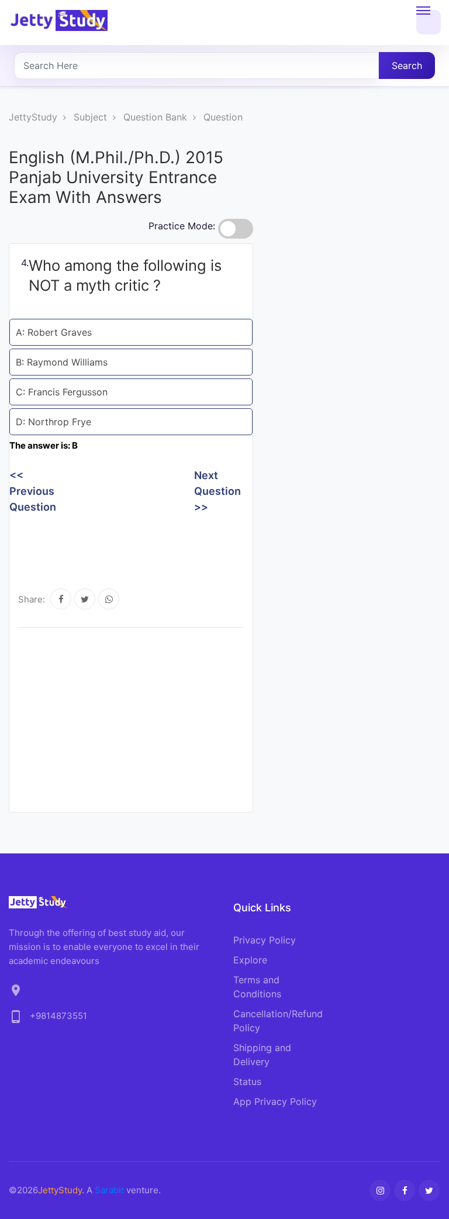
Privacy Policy (264, 940)
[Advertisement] (222, 544)
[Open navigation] (428, 22)
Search (407, 65)
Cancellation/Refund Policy (278, 1021)
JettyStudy (33, 117)
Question (223, 117)
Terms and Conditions (257, 987)
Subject (90, 117)
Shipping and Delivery (262, 1055)
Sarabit (109, 1190)
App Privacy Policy (275, 1101)
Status (247, 1081)
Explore (250, 960)
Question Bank (155, 117)
